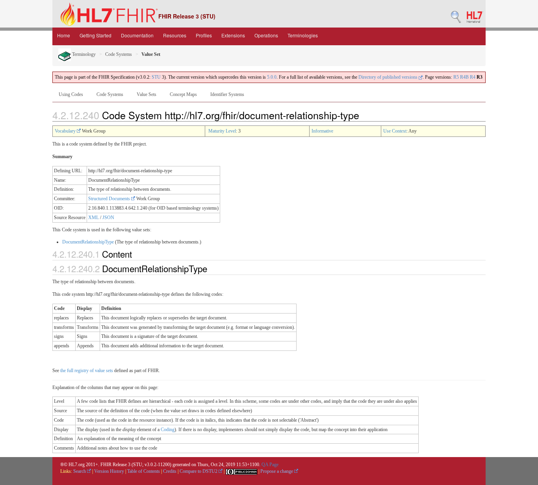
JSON (108, 217)
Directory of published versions (388, 77)
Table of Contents (143, 471)
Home (63, 35)
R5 (456, 77)
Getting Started (95, 35)
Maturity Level (222, 131)
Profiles (204, 35)
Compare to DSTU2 (199, 471)
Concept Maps (183, 94)
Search (80, 471)
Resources (174, 35)
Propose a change (277, 471)
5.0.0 (271, 77)
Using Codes (71, 94)
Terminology (83, 54)
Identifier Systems (227, 94)
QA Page (270, 464)
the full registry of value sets (86, 370)
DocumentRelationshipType (88, 242)
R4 (472, 77)
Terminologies (303, 35)
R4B (464, 77)
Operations (266, 35)
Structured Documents (109, 198)
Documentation (137, 35)
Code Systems (118, 54)
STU (156, 77)
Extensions (233, 35)
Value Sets (146, 94)
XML (93, 217)
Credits (169, 471)
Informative (322, 131)
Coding (167, 429)
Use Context (394, 131)
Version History (109, 471)
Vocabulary (66, 131)
